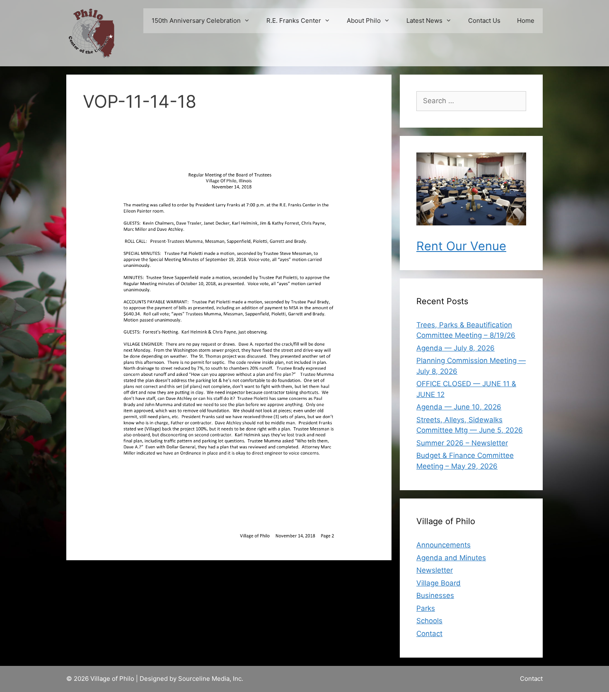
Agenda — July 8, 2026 (455, 348)
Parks (425, 608)
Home (525, 20)
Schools (429, 621)
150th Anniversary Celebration (196, 20)
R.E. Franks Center (293, 20)
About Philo (364, 20)
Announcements (443, 545)
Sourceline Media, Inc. (210, 678)
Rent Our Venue (461, 246)
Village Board (438, 583)
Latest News (424, 20)
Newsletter (434, 570)
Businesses (435, 595)
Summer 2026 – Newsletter (462, 443)
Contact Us (484, 20)
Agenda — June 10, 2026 (458, 407)
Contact (429, 633)
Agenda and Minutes (451, 558)
